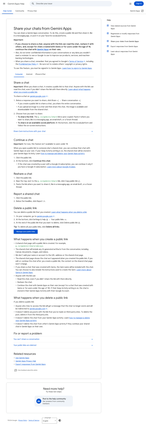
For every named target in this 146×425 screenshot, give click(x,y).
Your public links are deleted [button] (25, 345)
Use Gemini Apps (22, 358)
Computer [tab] (19, 74)
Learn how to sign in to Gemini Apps (77, 68)
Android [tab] (29, 74)
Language (47, 417)
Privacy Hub (32, 11)
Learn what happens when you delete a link (69, 212)
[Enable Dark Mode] (60, 420)
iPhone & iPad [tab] (40, 74)
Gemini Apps (43, 49)
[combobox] (74, 3)
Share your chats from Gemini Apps (125, 41)
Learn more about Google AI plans (61, 167)
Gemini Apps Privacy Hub (26, 361)
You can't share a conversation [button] (26, 339)
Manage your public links (25, 232)
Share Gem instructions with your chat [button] (30, 131)
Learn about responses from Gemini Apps (124, 52)
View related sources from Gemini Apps (123, 27)
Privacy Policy (22, 420)
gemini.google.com (38, 96)
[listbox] (49, 421)
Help (109, 20)
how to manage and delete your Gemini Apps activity (62, 153)
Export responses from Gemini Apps (31, 364)
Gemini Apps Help (16, 4)
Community (19, 11)
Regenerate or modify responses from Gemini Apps (125, 35)
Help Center (7, 11)
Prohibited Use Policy (27, 64)
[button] (4, 3)
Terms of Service (76, 61)
